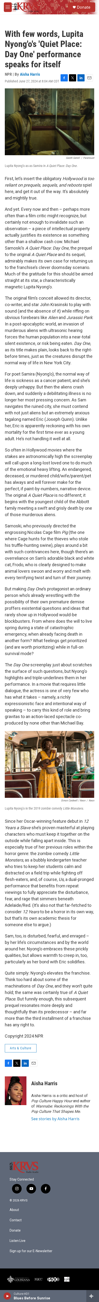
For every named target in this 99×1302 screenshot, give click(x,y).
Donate (83, 7)
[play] (7, 1296)
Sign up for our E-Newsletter (31, 1251)
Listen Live (17, 1241)
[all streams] (92, 1296)
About (14, 1210)
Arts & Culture (20, 1048)
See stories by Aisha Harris (55, 1118)
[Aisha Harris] (15, 1090)
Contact (16, 1220)
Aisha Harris (30, 74)
